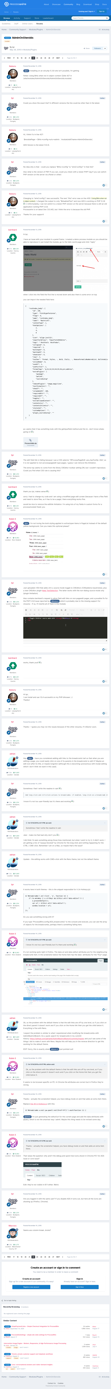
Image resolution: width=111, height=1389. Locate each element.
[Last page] (62, 58)
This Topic (98, 18)
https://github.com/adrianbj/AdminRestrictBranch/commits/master (57, 1039)
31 (11, 85)
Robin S (12, 519)
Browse (7, 18)
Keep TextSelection (50, 590)
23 (37, 58)
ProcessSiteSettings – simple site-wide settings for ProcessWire (33, 1335)
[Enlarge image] (43, 547)
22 (33, 58)
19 (21, 58)
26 (49, 58)
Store (37, 18)
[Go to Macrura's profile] (13, 1233)
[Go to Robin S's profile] (13, 526)
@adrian (27, 1117)
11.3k (10, 772)
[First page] (4, 58)
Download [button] (87, 4)
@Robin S (54, 1049)
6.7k (10, 249)
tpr (13, 47)
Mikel (7, 1328)
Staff (16, 24)
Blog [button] (78, 4)
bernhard (12, 230)
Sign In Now (80, 1287)
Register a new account (31, 1287)
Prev (9, 58)
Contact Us (52, 1383)
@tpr (26, 71)
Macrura (12, 1226)
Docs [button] (104, 4)
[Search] (107, 18)
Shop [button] (97, 4)
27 (53, 58)
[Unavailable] (65, 268)
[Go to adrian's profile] (13, 761)
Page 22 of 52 (71, 58)
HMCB (94, 1355)
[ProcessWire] (15, 4)
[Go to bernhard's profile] (13, 237)
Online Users (27, 24)
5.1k (9, 538)
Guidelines (6, 24)
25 (45, 58)
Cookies (60, 1383)
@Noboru (54, 601)
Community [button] (68, 4)
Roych (8, 1337)
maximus (9, 1356)
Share (87, 48)
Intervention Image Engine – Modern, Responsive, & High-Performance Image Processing (35, 1343)
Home (6, 12)
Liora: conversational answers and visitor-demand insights (31, 1364)
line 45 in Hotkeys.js (38, 1104)
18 (17, 58)
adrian (12, 754)
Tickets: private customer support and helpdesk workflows (32, 1354)
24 (41, 58)
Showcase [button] (56, 4)
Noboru (12, 66)
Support (27, 18)
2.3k (10, 117)
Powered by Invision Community (55, 1386)
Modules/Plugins (30, 50)
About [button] (46, 4)
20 (25, 58)
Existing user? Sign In (86, 11)
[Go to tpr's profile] (6, 48)
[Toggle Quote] (27, 823)
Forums (15, 12)
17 (14, 58)
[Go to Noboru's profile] (13, 74)
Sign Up (101, 11)
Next (58, 58)
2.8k (10, 1244)
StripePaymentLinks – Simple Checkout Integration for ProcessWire (35, 1326)
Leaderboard (48, 18)
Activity (17, 18)
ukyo (7, 1345)
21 (29, 58)
